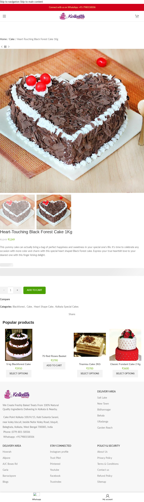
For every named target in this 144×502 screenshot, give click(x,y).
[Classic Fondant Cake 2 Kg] (125, 345)
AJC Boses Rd (10, 464)
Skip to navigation (10, 2)
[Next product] (9, 46)
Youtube (54, 470)
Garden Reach (105, 428)
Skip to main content (31, 2)
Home (3, 39)
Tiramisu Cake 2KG (90, 364)
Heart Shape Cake (43, 307)
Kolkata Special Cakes (66, 307)
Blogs (5, 482)
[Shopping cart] (138, 16)
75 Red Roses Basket (54, 356)
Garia (5, 470)
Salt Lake (102, 398)
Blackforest (19, 307)
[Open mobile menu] (4, 16)
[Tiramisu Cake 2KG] (90, 345)
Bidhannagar (104, 410)
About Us (102, 452)
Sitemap (101, 482)
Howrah (7, 452)
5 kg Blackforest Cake (18, 364)
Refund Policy (104, 476)
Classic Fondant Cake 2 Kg (125, 364)
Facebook (55, 476)
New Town (103, 404)
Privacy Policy (104, 458)
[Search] (72, 26)
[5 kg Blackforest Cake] (19, 345)
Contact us (103, 470)
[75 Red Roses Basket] (54, 341)
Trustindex (55, 482)
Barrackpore (9, 476)
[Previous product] (2, 46)
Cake (12, 39)
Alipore (6, 458)
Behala (100, 416)
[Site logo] (72, 16)
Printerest (55, 464)
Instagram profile (59, 452)
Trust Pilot (55, 458)
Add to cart (34, 290)
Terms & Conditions (108, 464)
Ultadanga (102, 421)
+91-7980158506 (87, 7)
